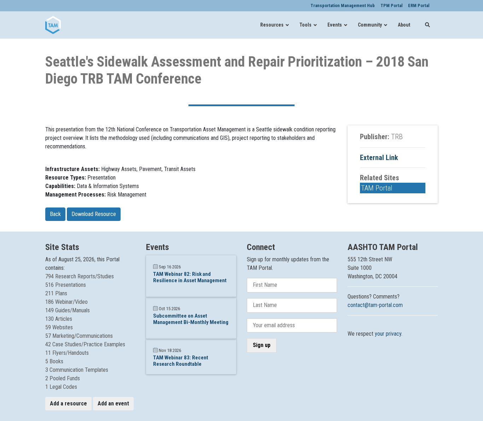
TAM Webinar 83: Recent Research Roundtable (180, 360)
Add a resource (68, 403)
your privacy (388, 333)
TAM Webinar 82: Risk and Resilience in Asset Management (190, 277)
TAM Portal (376, 188)
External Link (379, 157)
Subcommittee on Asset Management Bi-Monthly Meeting (190, 319)
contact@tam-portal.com (375, 305)
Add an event (113, 403)
